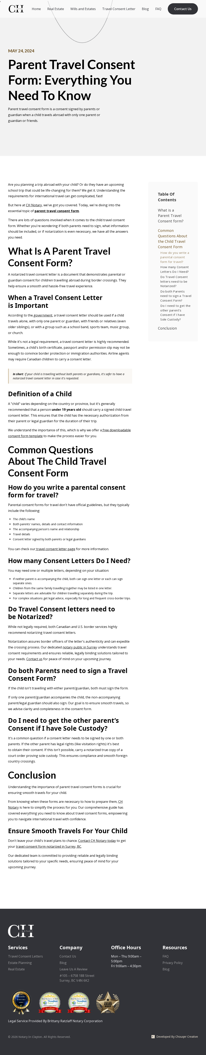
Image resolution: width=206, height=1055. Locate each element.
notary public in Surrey (80, 647)
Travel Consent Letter (118, 9)
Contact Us (183, 9)
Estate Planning (20, 963)
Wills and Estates (83, 9)
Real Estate (55, 9)
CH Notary (34, 205)
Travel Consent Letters (25, 956)
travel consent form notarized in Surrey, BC (48, 846)
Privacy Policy (173, 963)
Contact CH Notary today (97, 840)
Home (36, 9)
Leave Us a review (73, 969)
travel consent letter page (55, 549)
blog (166, 969)
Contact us (34, 659)
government (42, 315)
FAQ (158, 9)
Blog (145, 9)
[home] (16, 8)
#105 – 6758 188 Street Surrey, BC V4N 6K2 (77, 978)
